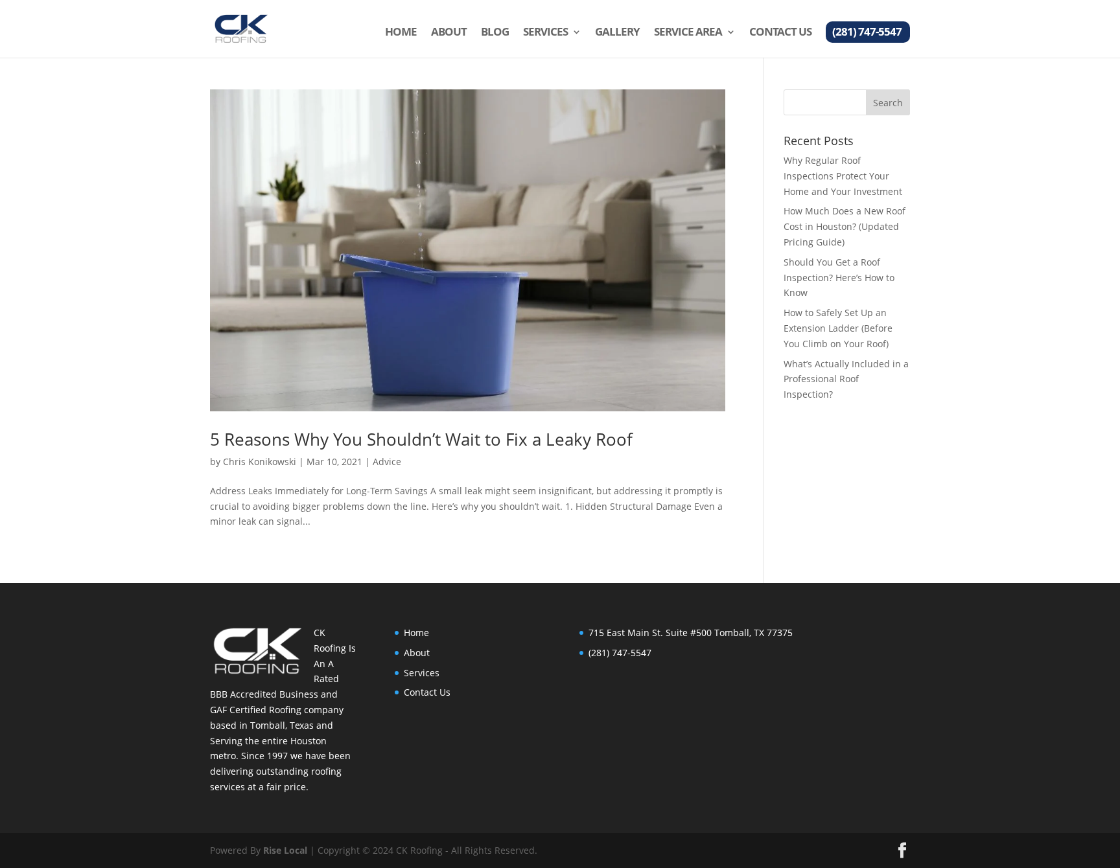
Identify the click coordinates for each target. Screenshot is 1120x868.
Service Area (688, 33)
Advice (387, 461)
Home (401, 33)
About (449, 33)
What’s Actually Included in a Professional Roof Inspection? (846, 379)
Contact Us (780, 33)
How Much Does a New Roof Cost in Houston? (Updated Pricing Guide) (844, 226)
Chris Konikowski (259, 461)
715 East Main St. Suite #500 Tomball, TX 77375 (691, 632)
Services (545, 33)
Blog (495, 33)
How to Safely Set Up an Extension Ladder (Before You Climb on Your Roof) (838, 328)
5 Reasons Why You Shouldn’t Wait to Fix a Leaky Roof (421, 439)
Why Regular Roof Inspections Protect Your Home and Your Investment (843, 176)
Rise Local (285, 850)
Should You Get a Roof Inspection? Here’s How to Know (839, 277)
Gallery (617, 33)
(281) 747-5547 (867, 33)
